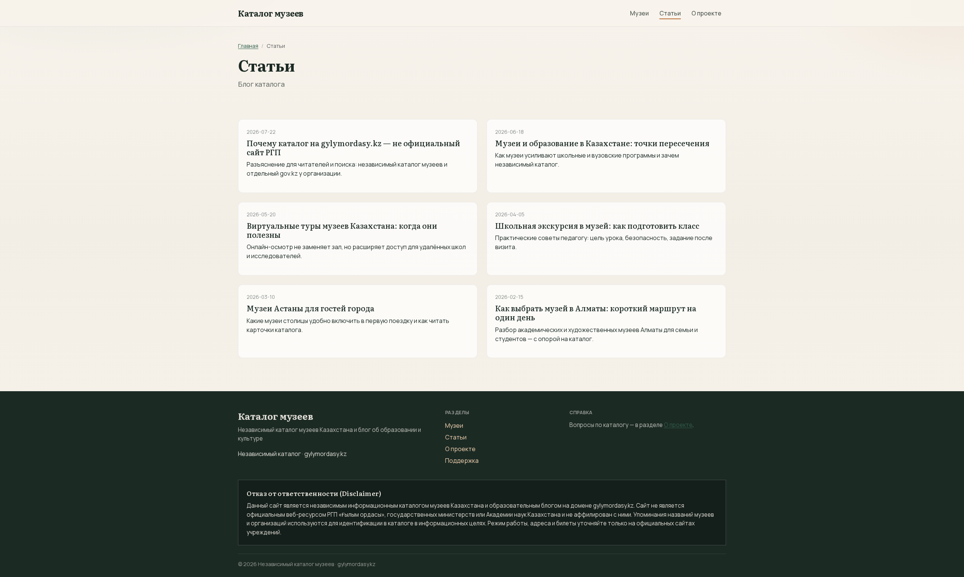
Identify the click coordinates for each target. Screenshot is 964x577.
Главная (248, 45)
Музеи (639, 13)
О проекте (706, 13)
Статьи (670, 13)
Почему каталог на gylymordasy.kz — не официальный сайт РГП (353, 147)
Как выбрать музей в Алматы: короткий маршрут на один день (595, 312)
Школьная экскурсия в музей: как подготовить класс (597, 225)
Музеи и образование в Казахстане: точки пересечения (602, 142)
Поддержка (462, 460)
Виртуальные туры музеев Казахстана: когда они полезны (342, 230)
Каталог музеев (271, 13)
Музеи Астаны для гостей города (310, 308)
